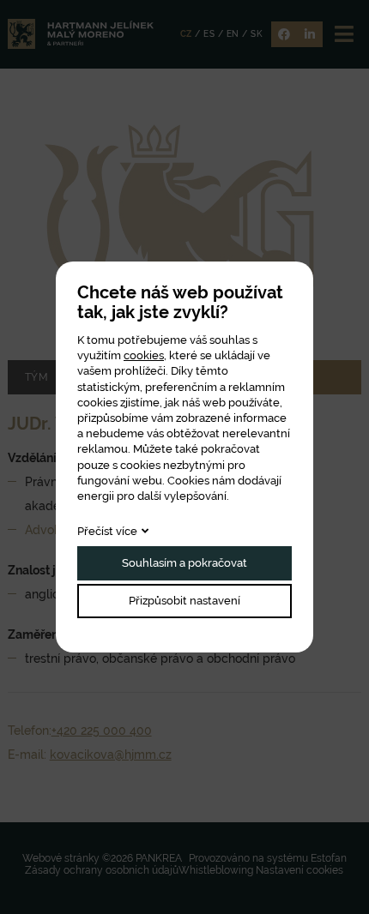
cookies (144, 355)
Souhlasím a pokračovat (184, 562)
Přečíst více (107, 531)
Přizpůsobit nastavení (184, 600)
